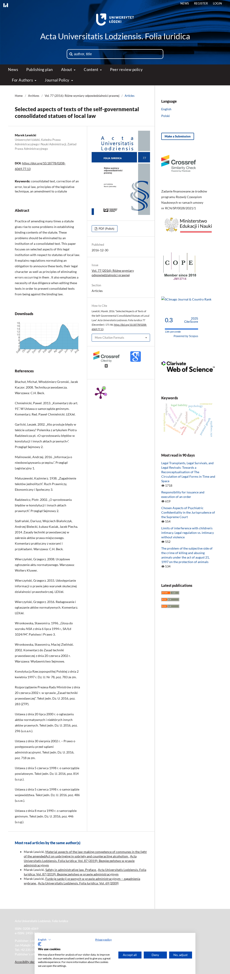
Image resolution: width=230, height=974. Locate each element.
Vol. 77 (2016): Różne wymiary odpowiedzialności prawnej (82, 95)
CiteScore (191, 320)
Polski (165, 116)
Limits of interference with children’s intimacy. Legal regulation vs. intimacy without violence (187, 532)
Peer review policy (126, 69)
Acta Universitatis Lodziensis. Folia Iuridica (115, 36)
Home (19, 95)
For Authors (23, 80)
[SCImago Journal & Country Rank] (186, 299)
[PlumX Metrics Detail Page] (100, 392)
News (13, 69)
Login (217, 3)
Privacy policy (103, 939)
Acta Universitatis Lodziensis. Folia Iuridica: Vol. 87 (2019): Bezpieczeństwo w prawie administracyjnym (80, 860)
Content (91, 69)
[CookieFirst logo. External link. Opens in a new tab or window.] (39, 944)
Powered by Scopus (186, 336)
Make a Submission (178, 136)
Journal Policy (57, 80)
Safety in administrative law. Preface (71, 870)
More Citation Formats (109, 337)
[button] (44, 939)
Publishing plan (39, 69)
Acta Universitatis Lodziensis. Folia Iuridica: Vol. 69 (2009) (78, 883)
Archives (33, 95)
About (67, 69)
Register (201, 3)
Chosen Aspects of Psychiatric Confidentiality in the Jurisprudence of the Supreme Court (188, 512)
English (166, 109)
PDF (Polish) (106, 228)
